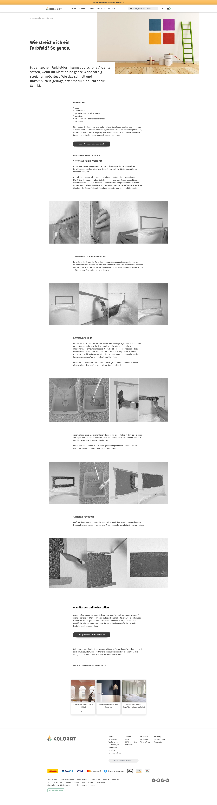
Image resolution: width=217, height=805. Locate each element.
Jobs (110, 782)
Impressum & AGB (72, 782)
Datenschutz (58, 782)
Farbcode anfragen (115, 753)
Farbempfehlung (159, 739)
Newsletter (101, 782)
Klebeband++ (79, 111)
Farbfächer (112, 750)
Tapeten (82, 9)
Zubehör (91, 9)
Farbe (76, 108)
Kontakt (106, 780)
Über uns (115, 780)
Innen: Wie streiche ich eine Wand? (91, 144)
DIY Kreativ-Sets (131, 742)
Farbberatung (158, 742)
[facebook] (154, 780)
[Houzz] (167, 780)
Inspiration (101, 9)
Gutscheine (129, 745)
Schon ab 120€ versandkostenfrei (107, 2)
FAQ (48, 782)
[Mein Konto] (162, 8)
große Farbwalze (99, 119)
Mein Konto (96, 780)
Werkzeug (128, 739)
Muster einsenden (67, 780)
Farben (73, 9)
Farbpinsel (78, 116)
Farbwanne (78, 121)
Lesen (83, 712)
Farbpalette (112, 739)
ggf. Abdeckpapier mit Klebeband (88, 113)
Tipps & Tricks (145, 742)
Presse (92, 785)
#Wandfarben (47, 18)
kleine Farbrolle (80, 119)
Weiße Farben (113, 742)
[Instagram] (163, 780)
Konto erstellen (82, 780)
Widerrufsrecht (81, 785)
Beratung (111, 9)
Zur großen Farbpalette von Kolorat (92, 635)
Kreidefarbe (112, 748)
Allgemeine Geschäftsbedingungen (59, 785)
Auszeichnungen (88, 782)
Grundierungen (113, 745)
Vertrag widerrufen (56, 790)
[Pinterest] (158, 780)
